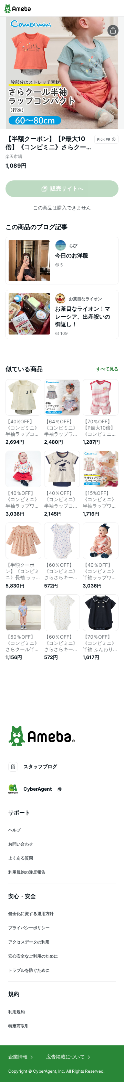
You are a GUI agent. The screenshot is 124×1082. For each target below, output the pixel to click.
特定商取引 (18, 1025)
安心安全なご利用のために (33, 956)
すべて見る (107, 368)
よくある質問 (20, 857)
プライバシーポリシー (29, 927)
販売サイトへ (66, 188)
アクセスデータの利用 (29, 941)
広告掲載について (65, 1057)
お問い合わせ (20, 844)
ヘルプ (14, 829)
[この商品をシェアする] (112, 30)
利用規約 (16, 1011)
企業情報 (18, 1057)
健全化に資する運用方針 (31, 913)
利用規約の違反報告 (26, 872)
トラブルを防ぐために (29, 970)
